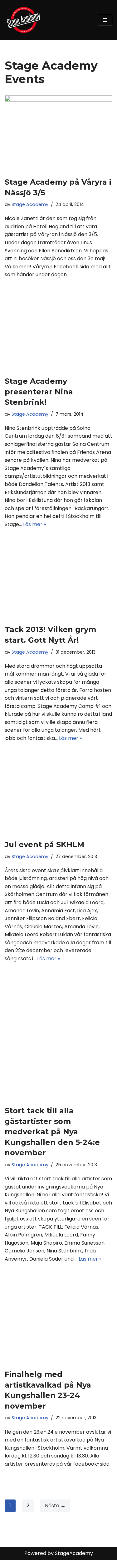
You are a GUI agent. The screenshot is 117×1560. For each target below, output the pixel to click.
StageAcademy (74, 1553)
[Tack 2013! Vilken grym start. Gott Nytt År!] (58, 582)
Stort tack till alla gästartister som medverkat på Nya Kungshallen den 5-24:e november (52, 1131)
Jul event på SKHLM (44, 844)
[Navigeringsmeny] (105, 20)
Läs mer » (34, 524)
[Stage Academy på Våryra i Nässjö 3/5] (58, 133)
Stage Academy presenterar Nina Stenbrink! (39, 392)
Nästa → (55, 1505)
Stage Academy (30, 204)
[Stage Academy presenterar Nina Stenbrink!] (58, 334)
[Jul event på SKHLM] (58, 797)
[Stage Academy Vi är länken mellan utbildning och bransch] (23, 20)
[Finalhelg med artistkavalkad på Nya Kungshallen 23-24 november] (58, 1322)
